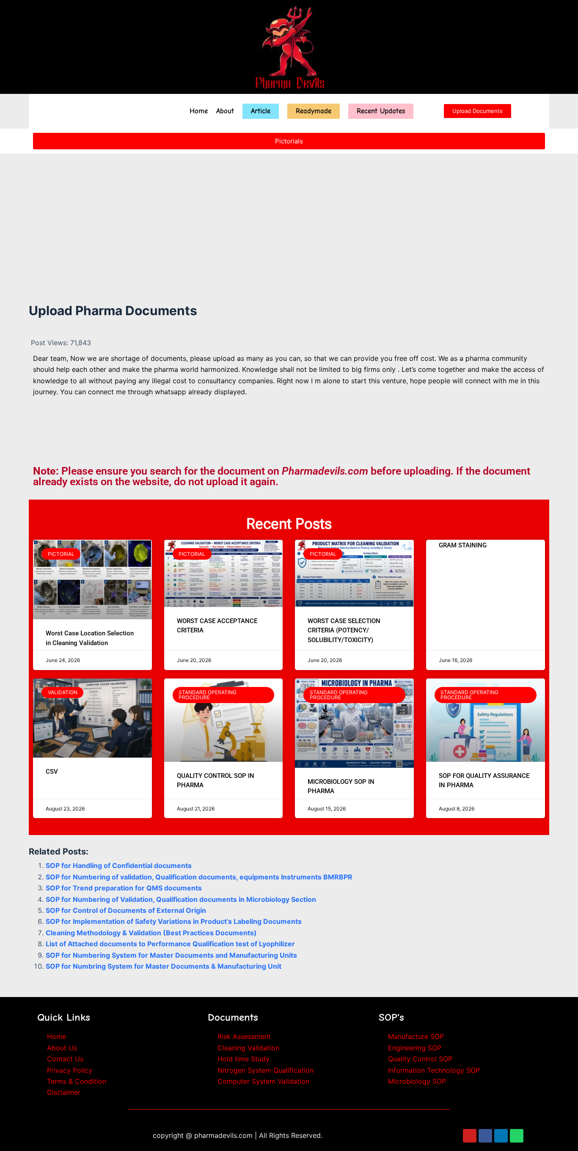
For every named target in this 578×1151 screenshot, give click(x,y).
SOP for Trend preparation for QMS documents (124, 888)
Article (260, 111)
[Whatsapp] (516, 1136)
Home (199, 111)
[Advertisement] (289, 213)
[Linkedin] (501, 1136)
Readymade (313, 111)
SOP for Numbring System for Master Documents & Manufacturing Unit (163, 966)
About (225, 111)
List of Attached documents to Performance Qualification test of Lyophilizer (170, 943)
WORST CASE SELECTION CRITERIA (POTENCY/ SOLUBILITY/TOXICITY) (344, 630)
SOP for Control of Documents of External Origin (126, 910)
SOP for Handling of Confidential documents (119, 865)
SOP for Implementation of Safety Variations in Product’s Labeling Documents (174, 921)
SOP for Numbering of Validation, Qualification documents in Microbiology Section (181, 899)
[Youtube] (469, 1136)
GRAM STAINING (463, 545)
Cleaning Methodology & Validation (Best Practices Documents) (151, 932)
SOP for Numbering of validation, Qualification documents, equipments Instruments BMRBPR (199, 877)
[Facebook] (485, 1136)
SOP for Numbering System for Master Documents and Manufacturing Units (171, 955)
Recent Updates (381, 111)
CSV (52, 771)
